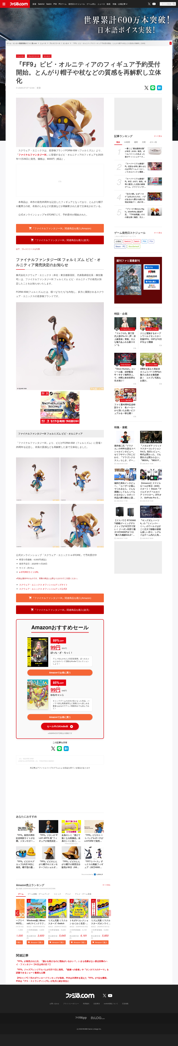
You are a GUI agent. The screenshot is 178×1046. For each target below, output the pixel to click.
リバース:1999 (152, 364)
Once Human (125, 364)
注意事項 (96, 1003)
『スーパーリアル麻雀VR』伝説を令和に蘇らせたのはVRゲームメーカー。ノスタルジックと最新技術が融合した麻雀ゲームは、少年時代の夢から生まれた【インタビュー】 (135, 167)
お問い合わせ (54, 1003)
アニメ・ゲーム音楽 (83, 894)
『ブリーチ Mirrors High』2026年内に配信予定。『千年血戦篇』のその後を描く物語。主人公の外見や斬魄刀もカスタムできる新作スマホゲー (135, 213)
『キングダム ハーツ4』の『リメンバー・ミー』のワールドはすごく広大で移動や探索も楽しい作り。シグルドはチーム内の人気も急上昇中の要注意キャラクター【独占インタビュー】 (150, 527)
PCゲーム (63, 4)
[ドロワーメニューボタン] (4, 4)
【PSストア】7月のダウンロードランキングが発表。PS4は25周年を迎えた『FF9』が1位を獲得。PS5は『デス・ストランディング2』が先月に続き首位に (62, 979)
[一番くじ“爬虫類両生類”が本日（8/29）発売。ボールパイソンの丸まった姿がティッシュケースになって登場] (155, 151)
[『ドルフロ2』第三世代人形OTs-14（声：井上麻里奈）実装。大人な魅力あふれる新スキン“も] (125, 323)
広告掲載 (125, 1003)
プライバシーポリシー (71, 1003)
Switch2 (41, 4)
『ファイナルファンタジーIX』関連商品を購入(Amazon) (61, 228)
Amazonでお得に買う (60, 672)
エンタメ (66, 43)
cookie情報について (111, 1003)
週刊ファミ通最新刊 (128, 260)
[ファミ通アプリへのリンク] (81, 1017)
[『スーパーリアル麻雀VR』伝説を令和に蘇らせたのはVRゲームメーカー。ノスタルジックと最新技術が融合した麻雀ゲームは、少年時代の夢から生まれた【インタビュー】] (155, 166)
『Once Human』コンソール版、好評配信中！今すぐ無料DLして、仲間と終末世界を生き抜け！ (125, 374)
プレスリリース (54, 43)
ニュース (101, 4)
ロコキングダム (152, 329)
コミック (57, 894)
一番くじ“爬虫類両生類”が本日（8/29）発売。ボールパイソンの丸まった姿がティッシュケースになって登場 (135, 152)
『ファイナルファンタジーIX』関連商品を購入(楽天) (61, 240)
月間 (144, 142)
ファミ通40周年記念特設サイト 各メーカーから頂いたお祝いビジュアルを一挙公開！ (124, 409)
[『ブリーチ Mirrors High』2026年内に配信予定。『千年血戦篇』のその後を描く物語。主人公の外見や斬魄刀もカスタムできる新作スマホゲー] (155, 212)
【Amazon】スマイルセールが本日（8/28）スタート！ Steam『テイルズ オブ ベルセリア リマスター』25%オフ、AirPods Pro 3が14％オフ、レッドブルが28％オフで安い (150, 490)
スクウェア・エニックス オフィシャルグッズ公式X (43, 588)
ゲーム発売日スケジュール (130, 232)
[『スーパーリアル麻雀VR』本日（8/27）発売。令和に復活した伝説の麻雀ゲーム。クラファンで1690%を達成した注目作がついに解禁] (155, 181)
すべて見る (106, 885)
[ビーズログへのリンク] (98, 1017)
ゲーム (21, 894)
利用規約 (86, 1003)
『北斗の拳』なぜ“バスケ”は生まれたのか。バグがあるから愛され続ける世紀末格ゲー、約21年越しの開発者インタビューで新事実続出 (135, 197)
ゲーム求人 (91, 4)
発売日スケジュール (76, 4)
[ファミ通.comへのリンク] (19, 3)
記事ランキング (123, 136)
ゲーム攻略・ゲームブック (39, 894)
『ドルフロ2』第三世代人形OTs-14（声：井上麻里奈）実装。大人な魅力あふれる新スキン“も (125, 339)
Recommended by (88, 874)
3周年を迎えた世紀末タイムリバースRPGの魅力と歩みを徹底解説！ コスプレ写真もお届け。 (150, 374)
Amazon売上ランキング (30, 885)
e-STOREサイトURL (29, 571)
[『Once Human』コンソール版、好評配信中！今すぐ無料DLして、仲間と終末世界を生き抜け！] (125, 359)
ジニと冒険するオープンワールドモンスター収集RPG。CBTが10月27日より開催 (151, 337)
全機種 (118, 241)
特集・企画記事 (119, 4)
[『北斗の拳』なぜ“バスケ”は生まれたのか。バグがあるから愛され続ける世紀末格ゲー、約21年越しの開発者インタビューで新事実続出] (155, 196)
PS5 (55, 4)
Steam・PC (120, 246)
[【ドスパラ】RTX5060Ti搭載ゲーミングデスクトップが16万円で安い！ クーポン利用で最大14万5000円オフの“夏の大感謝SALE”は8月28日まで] (125, 512)
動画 (108, 4)
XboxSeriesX (133, 246)
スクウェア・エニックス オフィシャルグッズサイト (43, 584)
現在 (118, 142)
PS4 (151, 241)
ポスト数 (153, 142)
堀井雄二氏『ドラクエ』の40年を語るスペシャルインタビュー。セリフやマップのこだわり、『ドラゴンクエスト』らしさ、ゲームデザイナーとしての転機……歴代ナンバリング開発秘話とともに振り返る (124, 453)
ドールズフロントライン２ (128, 329)
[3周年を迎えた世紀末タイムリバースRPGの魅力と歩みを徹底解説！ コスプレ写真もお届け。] (151, 359)
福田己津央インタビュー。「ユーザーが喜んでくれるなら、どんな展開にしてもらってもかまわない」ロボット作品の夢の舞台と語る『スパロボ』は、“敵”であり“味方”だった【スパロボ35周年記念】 (124, 490)
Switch (49, 4)
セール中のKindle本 (59, 726)
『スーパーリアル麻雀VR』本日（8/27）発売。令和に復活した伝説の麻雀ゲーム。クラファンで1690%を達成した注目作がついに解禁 (135, 182)
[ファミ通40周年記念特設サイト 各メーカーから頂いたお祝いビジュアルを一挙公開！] (125, 394)
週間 (136, 142)
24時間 (127, 142)
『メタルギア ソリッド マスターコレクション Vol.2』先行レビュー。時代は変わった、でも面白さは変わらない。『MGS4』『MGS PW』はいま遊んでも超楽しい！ (151, 453)
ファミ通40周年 (126, 400)
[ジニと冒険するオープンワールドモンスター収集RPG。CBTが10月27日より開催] (151, 323)
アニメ (68, 894)
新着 (34, 4)
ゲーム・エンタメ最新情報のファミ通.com (22, 43)
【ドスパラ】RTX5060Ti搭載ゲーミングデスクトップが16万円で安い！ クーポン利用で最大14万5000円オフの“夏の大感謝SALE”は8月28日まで (125, 527)
